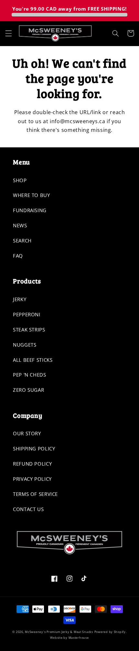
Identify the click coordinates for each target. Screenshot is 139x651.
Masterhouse (79, 638)
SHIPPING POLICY (34, 448)
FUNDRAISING (30, 210)
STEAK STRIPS (29, 329)
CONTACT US (28, 509)
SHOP (20, 180)
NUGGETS (24, 344)
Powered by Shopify (110, 632)
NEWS (20, 225)
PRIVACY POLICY (32, 479)
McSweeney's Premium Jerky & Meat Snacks (59, 632)
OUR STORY (27, 433)
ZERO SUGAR (28, 390)
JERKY (19, 299)
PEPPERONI (26, 314)
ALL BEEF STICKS (32, 360)
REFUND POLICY (32, 463)
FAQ (18, 255)
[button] (8, 33)
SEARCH (22, 240)
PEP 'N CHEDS (29, 374)
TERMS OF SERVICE (35, 494)
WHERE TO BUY (31, 195)
